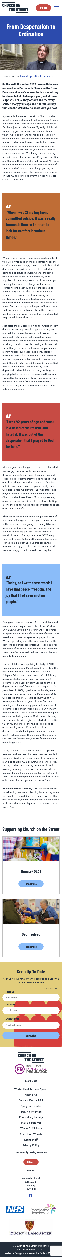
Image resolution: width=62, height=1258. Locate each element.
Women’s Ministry (31, 1128)
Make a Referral (31, 1122)
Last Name (10, 1004)
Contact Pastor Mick (31, 1100)
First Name (11, 991)
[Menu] (56, 8)
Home (5, 76)
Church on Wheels (31, 1134)
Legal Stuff (31, 1139)
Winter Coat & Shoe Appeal (31, 1089)
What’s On (31, 1094)
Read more (31, 883)
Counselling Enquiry (31, 1117)
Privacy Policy (31, 1145)
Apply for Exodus (31, 1106)
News (14, 76)
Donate (43, 8)
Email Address (13, 1019)
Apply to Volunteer (31, 1111)
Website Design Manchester (20, 1253)
